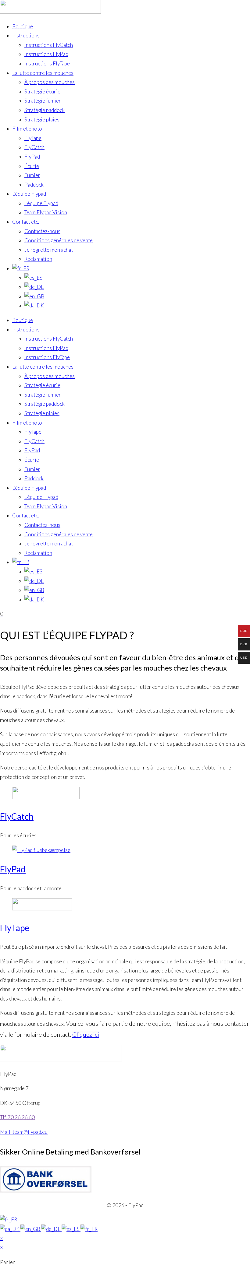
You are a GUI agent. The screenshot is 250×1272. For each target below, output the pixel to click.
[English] (30, 1229)
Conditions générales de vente (58, 240)
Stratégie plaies (41, 119)
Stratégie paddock (44, 110)
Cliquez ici (85, 1034)
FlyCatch (34, 147)
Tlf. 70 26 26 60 (17, 1117)
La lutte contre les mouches (42, 73)
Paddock (34, 184)
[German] (51, 1229)
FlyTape (32, 138)
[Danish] (10, 1229)
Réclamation (38, 259)
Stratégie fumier (42, 100)
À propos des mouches (49, 82)
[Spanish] (71, 1229)
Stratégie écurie (42, 91)
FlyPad (32, 156)
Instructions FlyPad (46, 54)
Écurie (31, 166)
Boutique (22, 26)
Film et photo (27, 128)
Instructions (26, 35)
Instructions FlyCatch (48, 45)
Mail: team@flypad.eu (24, 1132)
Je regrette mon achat (48, 250)
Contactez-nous (42, 231)
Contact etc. (25, 222)
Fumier (32, 175)
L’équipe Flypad (29, 194)
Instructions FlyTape (47, 63)
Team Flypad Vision (45, 212)
